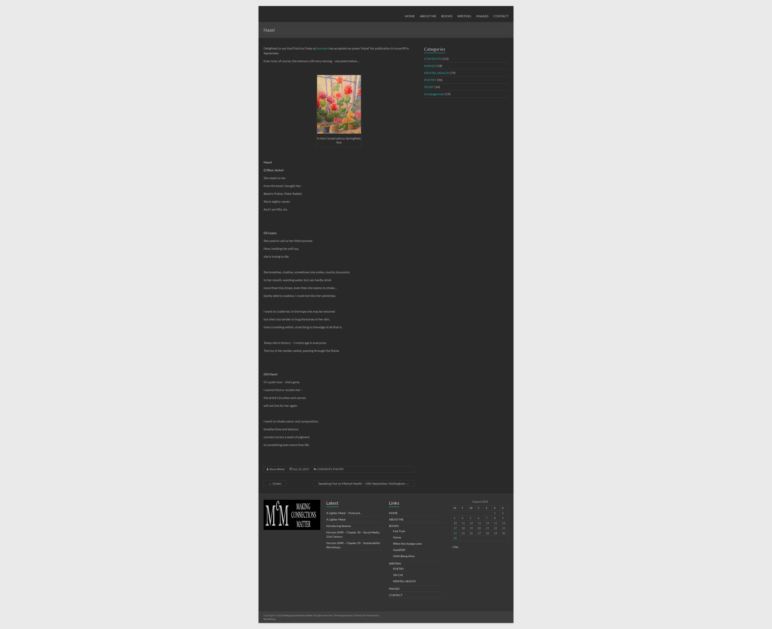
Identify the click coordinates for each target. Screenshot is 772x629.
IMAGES (482, 16)
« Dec (455, 546)
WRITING (464, 16)
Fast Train (399, 531)
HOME (410, 16)
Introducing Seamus (338, 526)
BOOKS (446, 16)
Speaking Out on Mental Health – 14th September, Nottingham (363, 483)
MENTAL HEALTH (436, 73)
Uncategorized (434, 94)
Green (275, 483)
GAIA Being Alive (404, 556)
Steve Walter (277, 469)
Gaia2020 (399, 550)
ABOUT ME (428, 16)
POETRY (338, 469)
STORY (429, 87)
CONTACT (500, 16)
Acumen (322, 48)
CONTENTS (324, 469)
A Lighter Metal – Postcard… (344, 513)
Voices (397, 537)
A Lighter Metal (336, 519)
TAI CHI (398, 575)
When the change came (407, 543)
